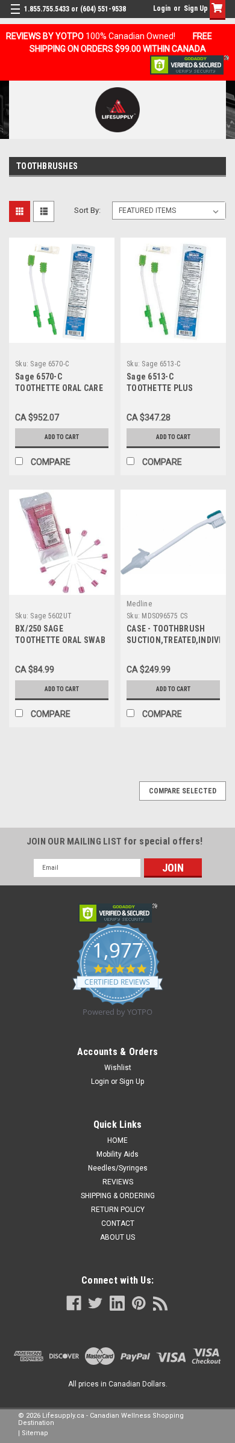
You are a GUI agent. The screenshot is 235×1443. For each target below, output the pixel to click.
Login (162, 8)
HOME (117, 1140)
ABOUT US (117, 1237)
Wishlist (117, 1067)
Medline (139, 604)
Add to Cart (62, 437)
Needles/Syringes (118, 1168)
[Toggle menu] (16, 16)
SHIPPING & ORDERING (118, 1196)
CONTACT (117, 1223)
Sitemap (35, 1433)
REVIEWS (117, 1182)
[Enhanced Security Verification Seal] (189, 64)
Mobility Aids (117, 1154)
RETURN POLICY (118, 1209)
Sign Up (196, 8)
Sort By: (87, 210)
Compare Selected (182, 791)
